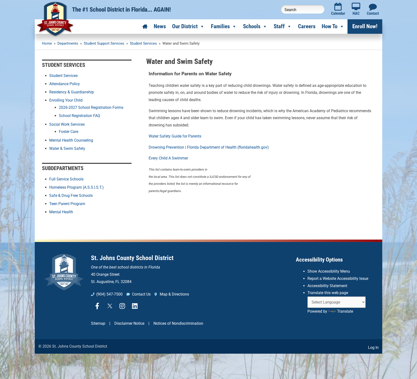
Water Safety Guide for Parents (175, 136)
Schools (251, 26)
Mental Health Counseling (71, 140)
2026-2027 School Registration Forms (91, 107)
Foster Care (68, 131)
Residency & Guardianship (71, 92)
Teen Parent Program (67, 203)
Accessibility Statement (327, 285)
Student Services (63, 75)
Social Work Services (67, 124)
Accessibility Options (319, 259)
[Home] (145, 26)
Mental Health (61, 212)
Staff (279, 26)
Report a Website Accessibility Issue (337, 278)
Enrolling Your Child (66, 100)
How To (329, 26)
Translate (345, 311)
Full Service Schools (66, 179)
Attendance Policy (64, 84)
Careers (306, 26)
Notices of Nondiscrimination (178, 323)
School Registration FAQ (79, 115)
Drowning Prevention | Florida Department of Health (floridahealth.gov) (209, 147)
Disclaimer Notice (129, 323)
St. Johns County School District (132, 258)
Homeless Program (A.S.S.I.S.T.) (76, 187)
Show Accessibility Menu (328, 271)
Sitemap (98, 323)
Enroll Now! (364, 26)
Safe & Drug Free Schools (71, 195)
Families (220, 26)
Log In (373, 347)
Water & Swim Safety (67, 148)
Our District (185, 26)
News (160, 26)
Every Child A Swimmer (168, 158)
